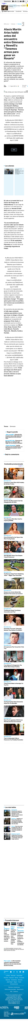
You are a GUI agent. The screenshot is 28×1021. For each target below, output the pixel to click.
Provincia (6, 977)
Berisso (16, 977)
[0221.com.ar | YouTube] (20, 1)
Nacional (11, 977)
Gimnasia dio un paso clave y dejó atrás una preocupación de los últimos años (14, 436)
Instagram (11, 972)
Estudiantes (18, 11)
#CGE (16, 120)
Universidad (11, 11)
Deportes (8, 979)
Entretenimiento (14, 984)
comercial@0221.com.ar (14, 1003)
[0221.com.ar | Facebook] (15, 1)
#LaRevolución (9, 120)
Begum (15, 982)
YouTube (20, 972)
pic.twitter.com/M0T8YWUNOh (14, 136)
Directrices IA (20, 989)
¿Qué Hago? (10, 982)
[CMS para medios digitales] (17, 1014)
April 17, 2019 (14, 140)
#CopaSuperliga (11, 131)
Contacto (15, 991)
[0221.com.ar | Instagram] (13, 1)
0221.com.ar (6, 24)
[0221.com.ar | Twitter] (18, 1)
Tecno (19, 982)
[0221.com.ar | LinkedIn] (23, 1)
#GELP (20, 120)
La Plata (8, 975)
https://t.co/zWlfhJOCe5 (14, 133)
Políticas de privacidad (10, 989)
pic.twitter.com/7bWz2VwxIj (14, 282)
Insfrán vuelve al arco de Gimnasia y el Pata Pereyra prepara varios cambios (14, 447)
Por (5, 86)
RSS (11, 991)
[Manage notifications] (25, 1013)
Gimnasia (13, 24)
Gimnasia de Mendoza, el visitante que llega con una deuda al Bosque (14, 442)
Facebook (14, 972)
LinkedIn (23, 972)
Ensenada (21, 977)
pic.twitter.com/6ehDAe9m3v (14, 355)
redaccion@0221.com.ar (14, 1002)
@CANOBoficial (9, 129)
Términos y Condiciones (14, 987)
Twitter (17, 972)
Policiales (4, 11)
